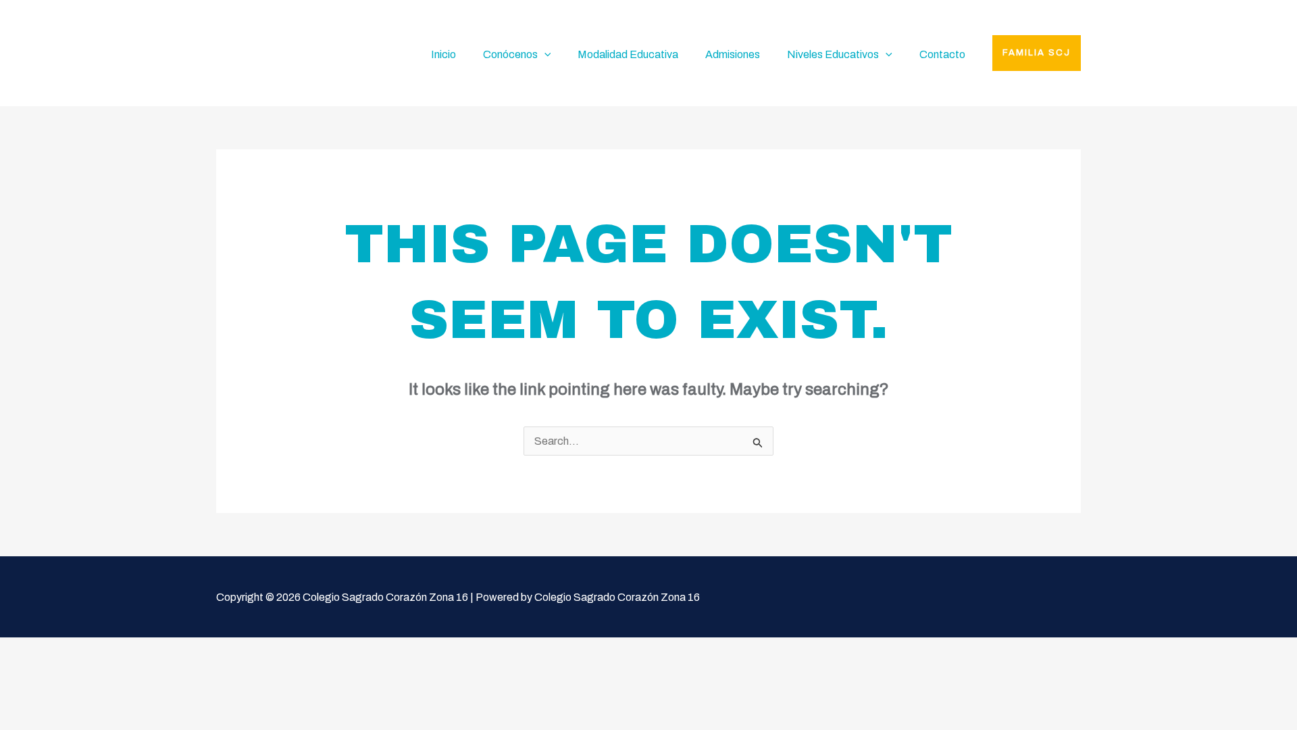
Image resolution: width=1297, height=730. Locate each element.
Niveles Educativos (833, 54)
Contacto (942, 54)
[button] (1036, 53)
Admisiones (732, 54)
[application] (544, 54)
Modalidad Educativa (628, 54)
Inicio (443, 54)
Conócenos (510, 54)
